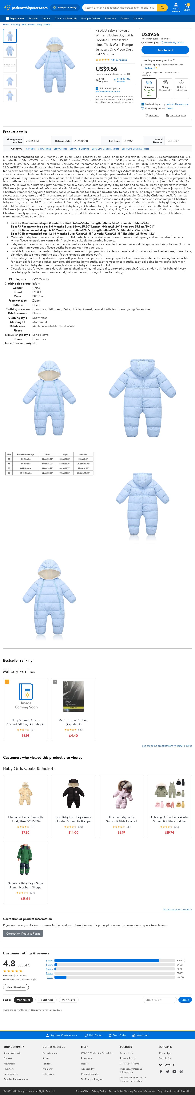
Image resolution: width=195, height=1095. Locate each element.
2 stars (49, 973)
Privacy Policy (127, 1058)
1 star (50, 977)
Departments (17, 18)
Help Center (95, 1035)
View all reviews (16, 987)
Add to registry (178, 115)
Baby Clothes (43, 24)
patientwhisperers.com (108, 91)
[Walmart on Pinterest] (181, 1071)
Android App (165, 1058)
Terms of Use (127, 1053)
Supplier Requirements (16, 1079)
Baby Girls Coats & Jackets (105, 148)
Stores (45, 1058)
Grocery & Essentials (66, 18)
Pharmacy (110, 18)
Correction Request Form (23, 933)
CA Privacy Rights (129, 1063)
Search (185, 999)
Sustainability (11, 1074)
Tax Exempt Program (92, 1079)
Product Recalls (89, 1074)
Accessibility (88, 1068)
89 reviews (121, 59)
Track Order (119, 1035)
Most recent (23, 999)
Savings (46, 18)
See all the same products (177, 909)
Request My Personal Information (131, 1070)
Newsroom (9, 1063)
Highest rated (46, 999)
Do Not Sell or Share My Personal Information (133, 1079)
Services (33, 18)
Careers (125, 18)
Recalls (85, 1063)
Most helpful (68, 999)
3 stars (49, 969)
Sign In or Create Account (64, 1035)
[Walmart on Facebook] (161, 1071)
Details (169, 108)
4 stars (49, 964)
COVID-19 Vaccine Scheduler (97, 1053)
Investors (9, 1068)
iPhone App (165, 1053)
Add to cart (165, 50)
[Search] (162, 7)
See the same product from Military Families (167, 745)
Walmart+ (47, 1068)
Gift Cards (48, 1074)
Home (6, 24)
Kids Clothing (28, 24)
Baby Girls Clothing (79, 148)
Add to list (154, 115)
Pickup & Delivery (91, 18)
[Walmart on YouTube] (174, 1071)
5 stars (49, 960)
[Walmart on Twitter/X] (167, 1071)
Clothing (15, 24)
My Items (138, 18)
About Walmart (12, 1053)
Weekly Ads (143, 1035)
